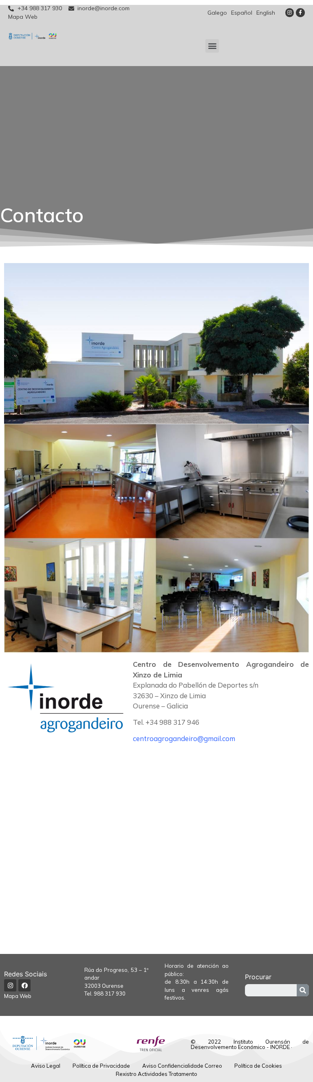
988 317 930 (110, 993)
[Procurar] (303, 990)
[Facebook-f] (300, 12)
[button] (212, 46)
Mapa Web (17, 996)
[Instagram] (289, 12)
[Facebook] (24, 985)
